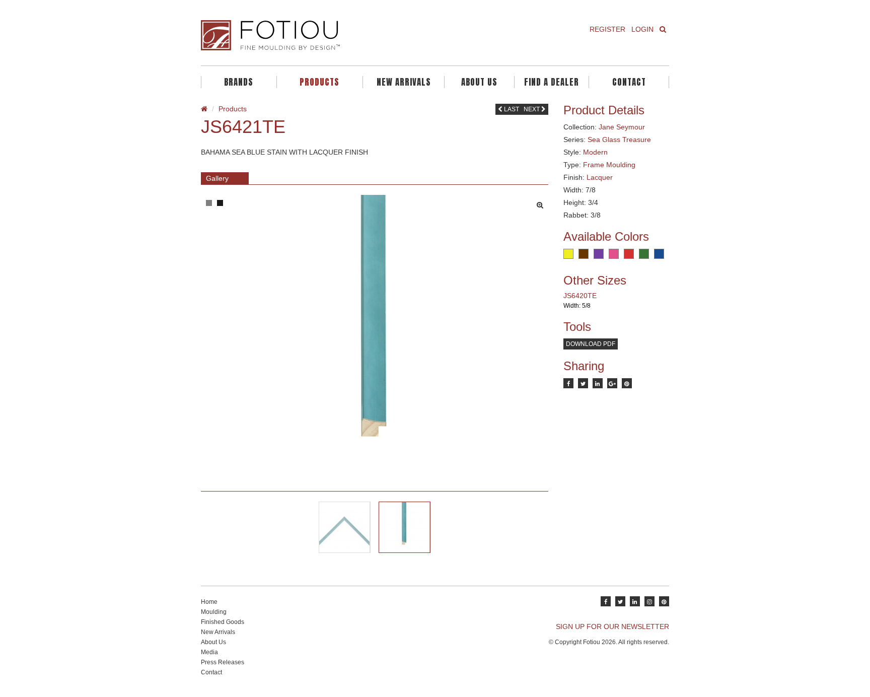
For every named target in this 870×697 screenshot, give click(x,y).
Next (532, 109)
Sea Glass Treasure (619, 139)
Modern (595, 152)
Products (319, 82)
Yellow (568, 254)
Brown (583, 254)
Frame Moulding (609, 165)
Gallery (217, 178)
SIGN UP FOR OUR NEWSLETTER (612, 626)
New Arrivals (404, 82)
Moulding (214, 611)
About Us (479, 82)
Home (209, 601)
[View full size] (542, 202)
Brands (238, 82)
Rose (614, 254)
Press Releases (222, 662)
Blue (659, 254)
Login (642, 29)
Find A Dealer (551, 82)
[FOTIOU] (314, 35)
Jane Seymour (622, 127)
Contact (629, 82)
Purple (599, 254)
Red (629, 254)
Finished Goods (222, 621)
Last (510, 109)
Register (607, 29)
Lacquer (600, 177)
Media (209, 652)
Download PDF (590, 343)
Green (644, 254)
